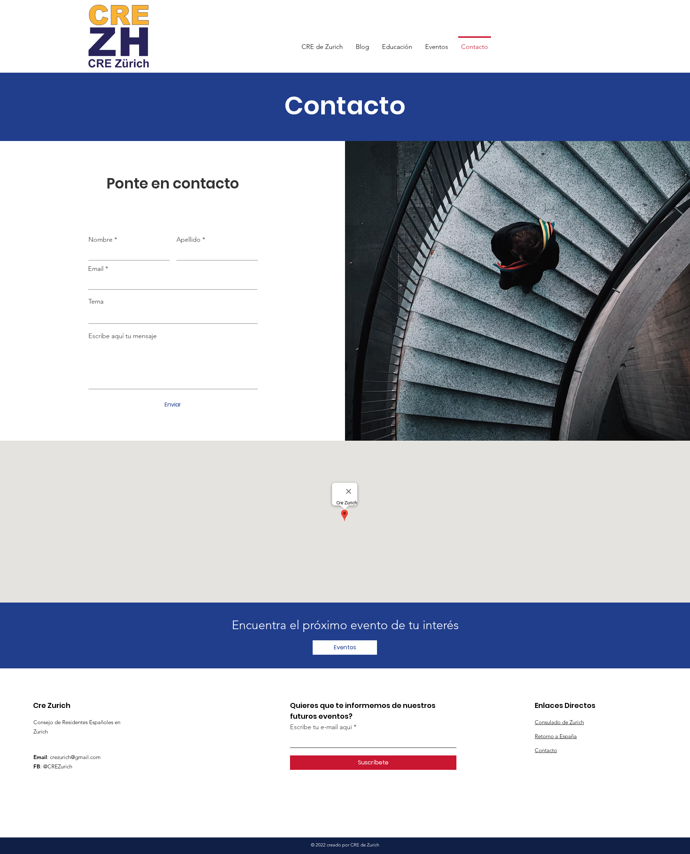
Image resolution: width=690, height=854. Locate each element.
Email (96, 268)
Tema (96, 301)
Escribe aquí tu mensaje (122, 336)
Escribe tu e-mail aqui (321, 727)
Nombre (100, 239)
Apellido (188, 239)
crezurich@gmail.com (75, 757)
